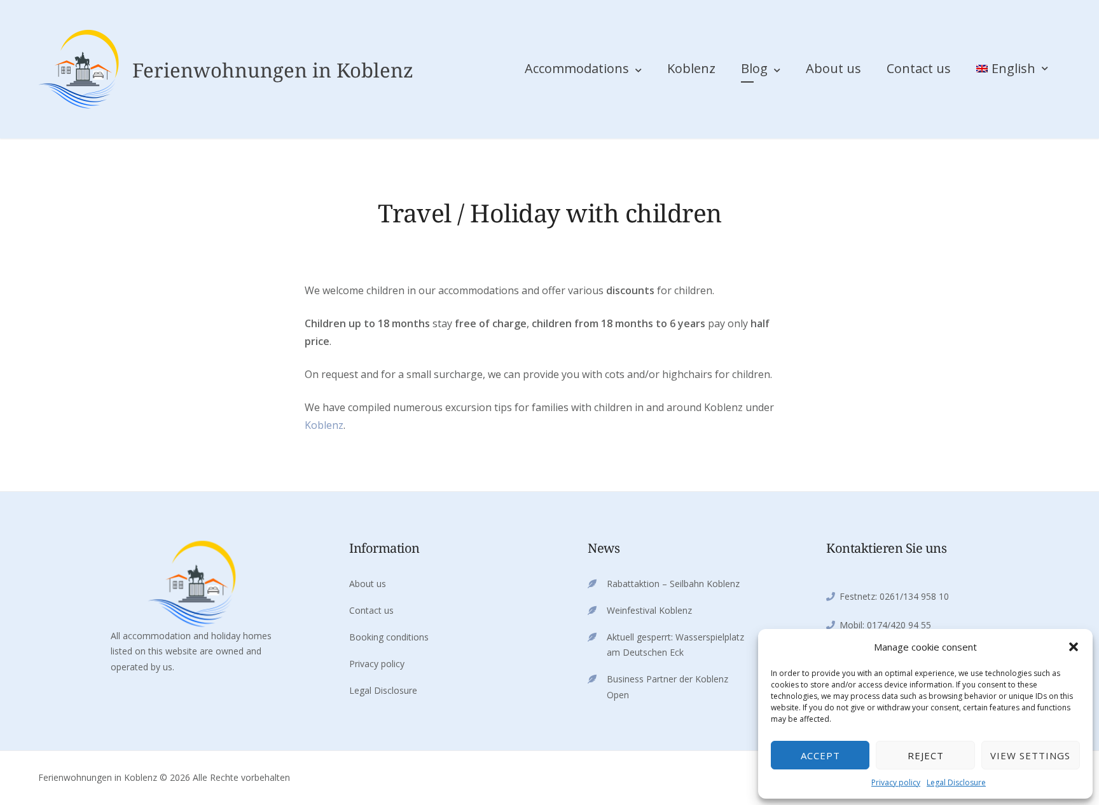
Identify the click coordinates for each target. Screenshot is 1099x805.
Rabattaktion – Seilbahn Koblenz (673, 584)
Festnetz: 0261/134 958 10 (894, 596)
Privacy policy (895, 782)
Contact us (919, 68)
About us (833, 68)
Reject (926, 755)
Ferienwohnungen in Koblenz (272, 70)
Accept (820, 755)
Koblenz (691, 68)
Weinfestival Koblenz (649, 610)
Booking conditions (389, 637)
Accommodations (577, 68)
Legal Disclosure (956, 782)
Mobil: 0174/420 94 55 (885, 625)
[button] (1073, 646)
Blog (754, 68)
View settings (1030, 755)
